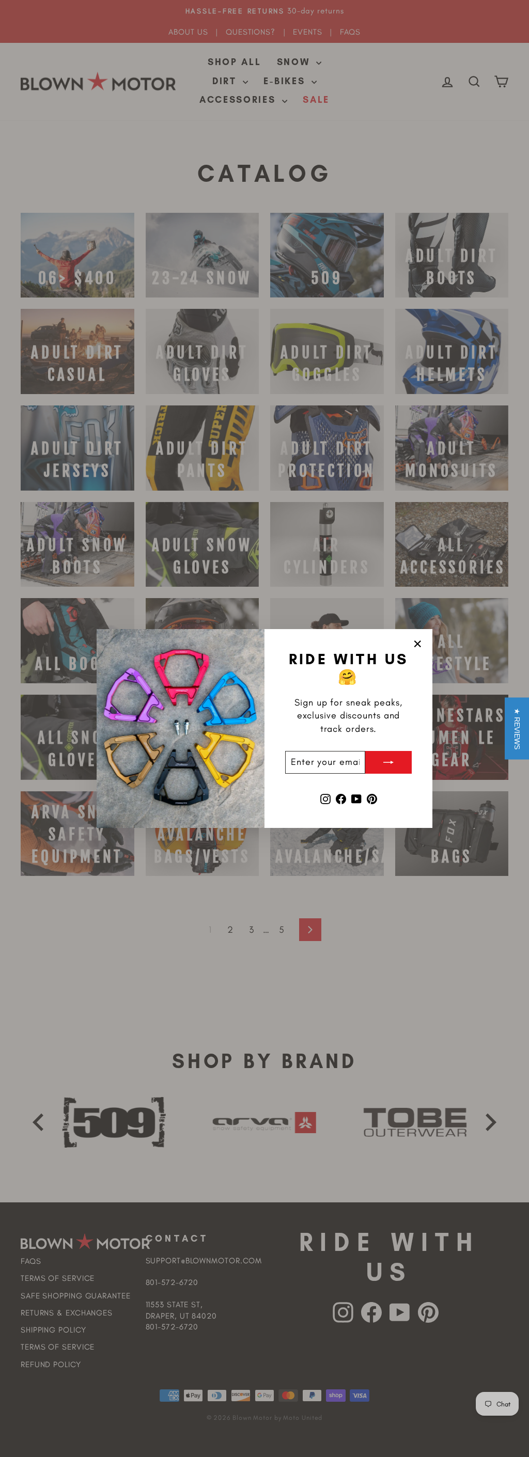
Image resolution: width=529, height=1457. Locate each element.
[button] (517, 729)
